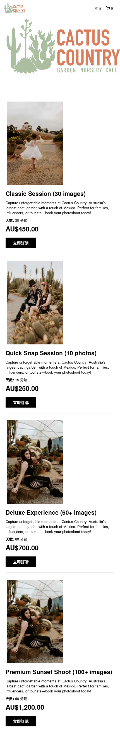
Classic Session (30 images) (46, 193)
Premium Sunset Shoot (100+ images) (59, 671)
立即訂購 (21, 243)
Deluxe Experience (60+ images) (51, 512)
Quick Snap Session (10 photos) (51, 353)
